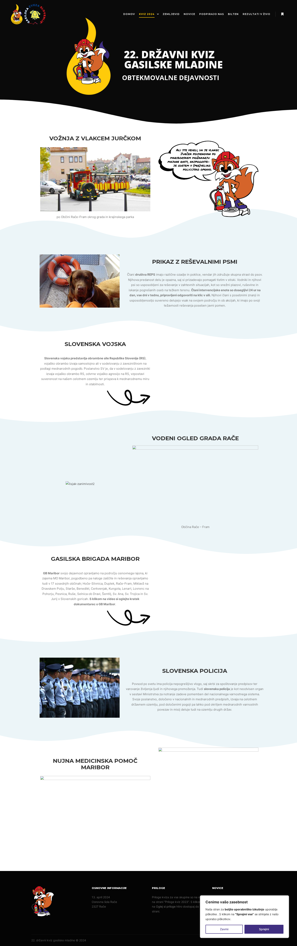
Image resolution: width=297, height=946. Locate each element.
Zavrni (224, 929)
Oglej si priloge (166, 906)
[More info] (282, 14)
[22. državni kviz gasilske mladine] (28, 14)
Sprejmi (264, 929)
